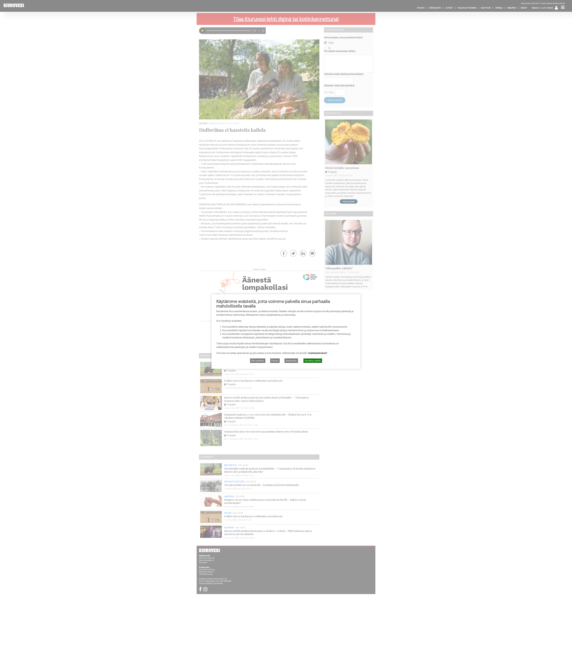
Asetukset (291, 360)
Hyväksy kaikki (312, 360)
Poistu (274, 360)
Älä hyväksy (257, 360)
